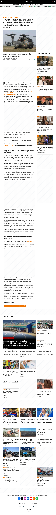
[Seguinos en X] (22, 498)
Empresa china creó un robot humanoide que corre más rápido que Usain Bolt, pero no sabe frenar (18, 343)
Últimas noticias (16, 4)
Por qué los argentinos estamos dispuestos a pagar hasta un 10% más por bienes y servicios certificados (11, 441)
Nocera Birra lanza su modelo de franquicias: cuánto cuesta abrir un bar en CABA (45, 149)
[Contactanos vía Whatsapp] (23, 506)
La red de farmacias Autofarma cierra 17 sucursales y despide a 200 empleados (27, 461)
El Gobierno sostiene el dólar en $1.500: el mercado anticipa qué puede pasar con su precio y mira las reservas (10, 354)
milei (21, 305)
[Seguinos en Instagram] (25, 498)
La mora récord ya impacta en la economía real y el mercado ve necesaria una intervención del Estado (44, 441)
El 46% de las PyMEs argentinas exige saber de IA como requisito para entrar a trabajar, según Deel (28, 422)
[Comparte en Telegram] (14, 59)
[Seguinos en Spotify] (36, 498)
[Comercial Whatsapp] (35, 506)
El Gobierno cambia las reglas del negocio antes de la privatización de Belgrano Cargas (45, 431)
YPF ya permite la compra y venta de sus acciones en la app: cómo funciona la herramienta (27, 353)
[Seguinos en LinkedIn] (28, 498)
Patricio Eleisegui (8, 61)
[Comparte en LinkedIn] (12, 59)
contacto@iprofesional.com (28, 511)
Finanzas (31, 4)
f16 (24, 305)
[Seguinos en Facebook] (19, 498)
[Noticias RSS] (34, 498)
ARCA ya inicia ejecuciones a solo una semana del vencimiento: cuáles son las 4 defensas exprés (10, 480)
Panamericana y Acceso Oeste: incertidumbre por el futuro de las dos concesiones (44, 333)
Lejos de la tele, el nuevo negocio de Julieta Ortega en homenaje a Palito (44, 129)
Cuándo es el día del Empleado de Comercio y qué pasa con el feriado (10, 382)
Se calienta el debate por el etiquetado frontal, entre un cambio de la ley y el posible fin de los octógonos (10, 422)
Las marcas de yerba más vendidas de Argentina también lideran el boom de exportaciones (10, 373)
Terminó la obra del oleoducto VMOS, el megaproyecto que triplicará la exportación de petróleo (10, 461)
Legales (41, 4)
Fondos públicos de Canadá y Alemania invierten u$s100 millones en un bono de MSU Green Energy (27, 441)
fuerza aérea (16, 305)
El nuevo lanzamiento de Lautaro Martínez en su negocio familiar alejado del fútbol (45, 89)
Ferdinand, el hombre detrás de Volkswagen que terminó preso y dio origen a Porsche (45, 70)
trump (11, 305)
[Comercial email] (33, 506)
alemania (6, 305)
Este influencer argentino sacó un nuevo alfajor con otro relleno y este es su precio (44, 393)
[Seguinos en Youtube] (31, 498)
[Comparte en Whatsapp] (9, 59)
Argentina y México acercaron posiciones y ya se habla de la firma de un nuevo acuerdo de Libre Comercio (44, 481)
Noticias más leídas (8, 317)
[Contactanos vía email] (20, 506)
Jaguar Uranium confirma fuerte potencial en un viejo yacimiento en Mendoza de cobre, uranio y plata (45, 343)
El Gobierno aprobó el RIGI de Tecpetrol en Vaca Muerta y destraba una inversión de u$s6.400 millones (45, 354)
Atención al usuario (21, 503)
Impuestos (36, 4)
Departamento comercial (34, 504)
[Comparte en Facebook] (4, 59)
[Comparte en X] (7, 59)
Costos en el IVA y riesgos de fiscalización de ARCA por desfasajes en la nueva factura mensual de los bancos (11, 471)
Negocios (10, 17)
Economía (22, 4)
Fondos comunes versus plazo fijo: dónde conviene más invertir (27, 373)
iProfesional (5, 17)
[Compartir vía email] (16, 59)
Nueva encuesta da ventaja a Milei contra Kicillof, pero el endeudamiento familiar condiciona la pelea (11, 393)
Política (27, 4)
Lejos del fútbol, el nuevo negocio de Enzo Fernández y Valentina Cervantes (44, 109)
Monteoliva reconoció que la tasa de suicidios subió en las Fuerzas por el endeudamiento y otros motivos (45, 422)
